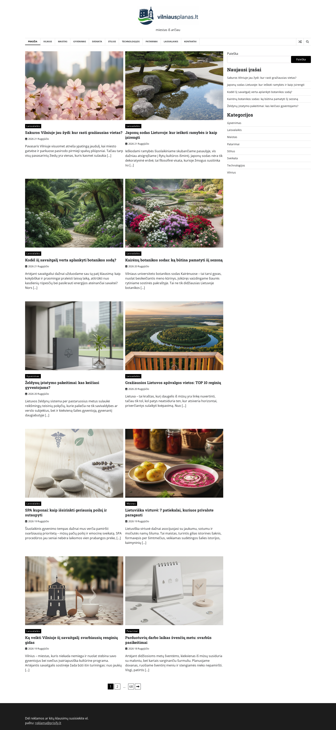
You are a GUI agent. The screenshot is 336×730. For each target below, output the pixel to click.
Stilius (112, 41)
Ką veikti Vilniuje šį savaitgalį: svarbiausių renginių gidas (71, 640)
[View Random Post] (300, 41)
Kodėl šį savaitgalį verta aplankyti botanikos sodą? (70, 259)
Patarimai (152, 41)
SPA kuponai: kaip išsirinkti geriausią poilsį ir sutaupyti (66, 512)
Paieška (232, 53)
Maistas (62, 41)
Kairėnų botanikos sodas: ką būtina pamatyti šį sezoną (174, 259)
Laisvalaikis (171, 41)
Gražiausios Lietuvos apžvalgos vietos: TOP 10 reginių (173, 382)
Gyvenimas (79, 41)
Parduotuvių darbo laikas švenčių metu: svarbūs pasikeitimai (168, 640)
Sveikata (97, 41)
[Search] (307, 41)
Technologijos (131, 41)
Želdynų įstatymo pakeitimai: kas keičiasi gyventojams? (62, 385)
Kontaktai (190, 41)
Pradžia (32, 41)
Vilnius (47, 41)
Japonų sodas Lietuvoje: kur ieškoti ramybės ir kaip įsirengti (171, 135)
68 (131, 686)
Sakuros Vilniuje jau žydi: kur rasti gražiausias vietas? (73, 132)
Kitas (138, 686)
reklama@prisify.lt (48, 723)
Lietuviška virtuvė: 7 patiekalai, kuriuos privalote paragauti (169, 512)
